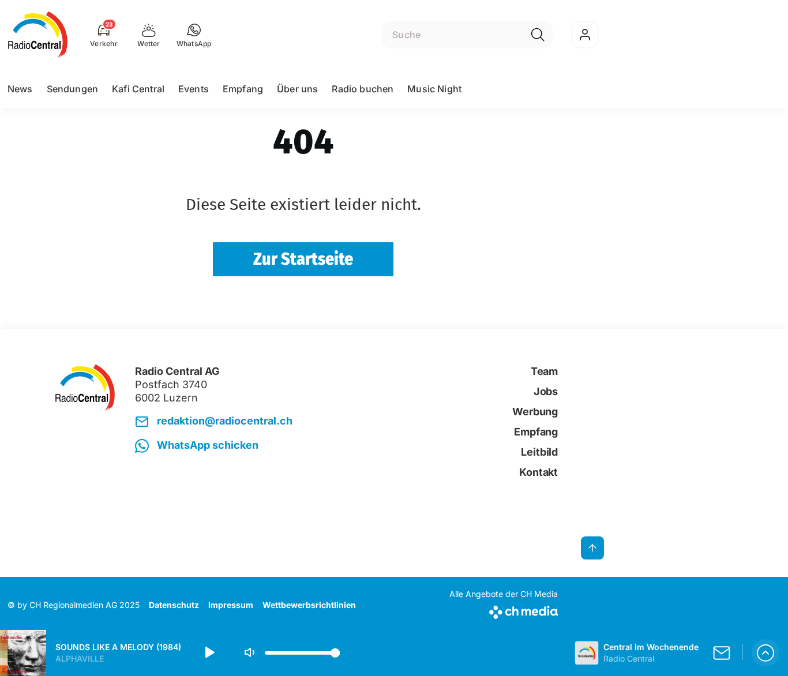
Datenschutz (174, 605)
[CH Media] (503, 610)
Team (544, 371)
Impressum (230, 605)
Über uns (297, 89)
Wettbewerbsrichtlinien (309, 605)
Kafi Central (138, 89)
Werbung (535, 411)
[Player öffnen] (765, 653)
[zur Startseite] (37, 35)
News (20, 89)
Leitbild (539, 452)
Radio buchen (362, 89)
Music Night (434, 89)
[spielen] (208, 652)
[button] (194, 34)
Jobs (546, 391)
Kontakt (538, 472)
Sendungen (72, 89)
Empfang (243, 89)
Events (193, 89)
